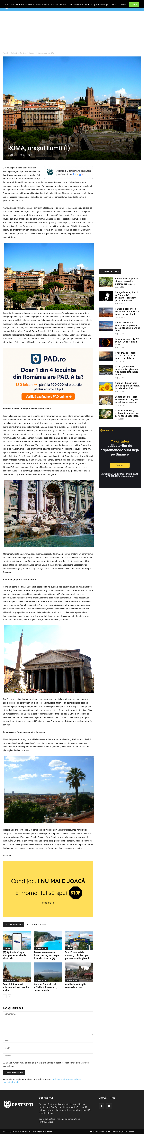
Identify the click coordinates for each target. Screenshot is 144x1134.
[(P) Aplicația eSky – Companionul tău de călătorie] (17, 940)
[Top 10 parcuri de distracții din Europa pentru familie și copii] (79, 940)
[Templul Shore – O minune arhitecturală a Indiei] (17, 972)
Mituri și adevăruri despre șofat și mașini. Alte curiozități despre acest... (127, 370)
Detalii (123, 5)
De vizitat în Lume (27, 53)
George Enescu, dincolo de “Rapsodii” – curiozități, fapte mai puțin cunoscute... (127, 296)
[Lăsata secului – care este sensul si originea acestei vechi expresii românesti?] (106, 400)
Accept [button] (134, 4)
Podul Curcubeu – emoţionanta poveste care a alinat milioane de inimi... (127, 326)
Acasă (5, 53)
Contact (132, 1131)
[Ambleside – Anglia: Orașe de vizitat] (79, 972)
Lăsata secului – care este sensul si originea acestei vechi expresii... (127, 399)
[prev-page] (5, 996)
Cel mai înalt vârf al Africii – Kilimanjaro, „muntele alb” (45, 987)
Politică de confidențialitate (116, 1131)
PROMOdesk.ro (46, 1122)
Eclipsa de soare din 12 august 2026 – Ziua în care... (127, 342)
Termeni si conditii (96, 1131)
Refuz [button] (114, 4)
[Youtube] (109, 1106)
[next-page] (9, 996)
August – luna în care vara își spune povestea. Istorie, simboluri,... (127, 386)
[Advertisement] (72, 32)
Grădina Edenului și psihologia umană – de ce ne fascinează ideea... (127, 413)
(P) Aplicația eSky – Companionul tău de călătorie (14, 955)
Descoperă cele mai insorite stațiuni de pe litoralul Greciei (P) (46, 955)
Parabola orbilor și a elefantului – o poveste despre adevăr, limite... (127, 312)
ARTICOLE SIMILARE (14, 924)
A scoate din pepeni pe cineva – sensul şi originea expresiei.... (126, 281)
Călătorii (14, 53)
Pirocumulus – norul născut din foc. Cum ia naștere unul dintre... (127, 355)
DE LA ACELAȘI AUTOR (36, 924)
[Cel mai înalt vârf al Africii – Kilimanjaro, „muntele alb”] (48, 972)
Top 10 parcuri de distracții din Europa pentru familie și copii (77, 955)
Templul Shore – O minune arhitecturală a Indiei (16, 987)
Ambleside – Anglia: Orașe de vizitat (76, 986)
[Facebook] (101, 1106)
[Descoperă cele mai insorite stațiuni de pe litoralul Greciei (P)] (48, 940)
